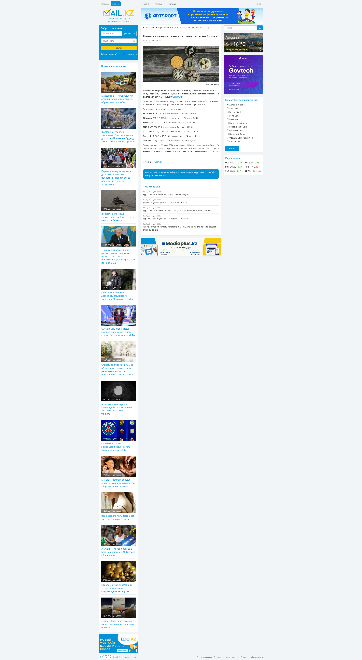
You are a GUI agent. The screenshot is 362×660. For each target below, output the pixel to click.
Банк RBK (233, 119)
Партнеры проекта (204, 657)
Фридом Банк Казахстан (241, 137)
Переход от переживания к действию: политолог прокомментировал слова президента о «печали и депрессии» (116, 175)
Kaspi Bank (234, 141)
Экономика (179, 27)
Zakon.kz (177, 96)
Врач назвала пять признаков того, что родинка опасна (117, 515)
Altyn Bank (234, 108)
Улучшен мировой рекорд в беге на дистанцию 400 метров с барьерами (118, 550)
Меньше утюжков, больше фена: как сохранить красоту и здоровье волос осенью (118, 481)
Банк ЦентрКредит (238, 123)
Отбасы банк (235, 130)
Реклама (158, 4)
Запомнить (131, 54)
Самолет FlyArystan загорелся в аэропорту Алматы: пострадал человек (118, 622)
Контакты (134, 657)
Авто (188, 27)
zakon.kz (158, 161)
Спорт (207, 27)
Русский (115, 4)
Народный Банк (237, 134)
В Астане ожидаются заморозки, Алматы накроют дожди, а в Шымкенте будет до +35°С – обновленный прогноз (118, 134)
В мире (159, 27)
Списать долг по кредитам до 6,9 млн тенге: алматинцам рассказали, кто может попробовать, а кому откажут (117, 367)
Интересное (197, 27)
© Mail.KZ (116, 657)
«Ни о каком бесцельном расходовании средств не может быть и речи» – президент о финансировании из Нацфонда (118, 254)
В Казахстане (148, 27)
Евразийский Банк (238, 126)
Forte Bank (234, 115)
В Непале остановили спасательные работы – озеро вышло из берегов (117, 215)
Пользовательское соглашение (226, 657)
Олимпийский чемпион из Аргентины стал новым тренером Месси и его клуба (117, 293)
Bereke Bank (235, 112)
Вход (259, 4)
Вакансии (244, 657)
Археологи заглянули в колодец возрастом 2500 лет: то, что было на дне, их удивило (117, 407)
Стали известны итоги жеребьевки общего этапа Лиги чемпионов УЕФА (116, 444)
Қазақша (105, 4)
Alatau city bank (236, 104)
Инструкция (171, 4)
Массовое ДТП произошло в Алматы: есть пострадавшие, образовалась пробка (117, 97)
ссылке (214, 151)
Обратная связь (256, 657)
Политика (168, 27)
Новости (145, 4)
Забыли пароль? (109, 54)
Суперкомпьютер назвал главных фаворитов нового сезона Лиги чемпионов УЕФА (118, 330)
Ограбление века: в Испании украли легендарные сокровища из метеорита (117, 586)
